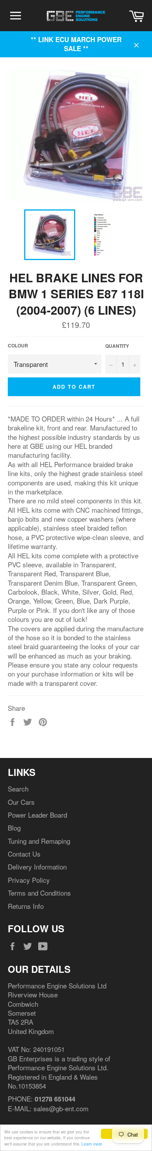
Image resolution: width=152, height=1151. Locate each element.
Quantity (117, 346)
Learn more (91, 1144)
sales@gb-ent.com (61, 1108)
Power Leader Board (37, 815)
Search (18, 788)
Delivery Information (37, 866)
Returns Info (26, 906)
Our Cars (21, 802)
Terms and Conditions (39, 893)
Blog (14, 827)
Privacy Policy (29, 880)
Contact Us (24, 854)
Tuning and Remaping (39, 841)
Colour (18, 346)
